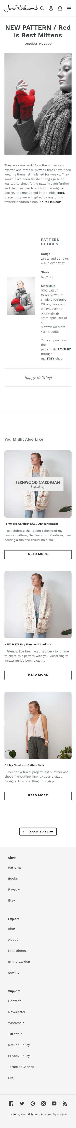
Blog (11, 929)
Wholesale (16, 1023)
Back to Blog (41, 831)
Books (13, 878)
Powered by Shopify (54, 1114)
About (13, 940)
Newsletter (17, 1012)
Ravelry (14, 889)
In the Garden (19, 961)
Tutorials (15, 1034)
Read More (38, 554)
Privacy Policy (19, 1056)
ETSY (50, 358)
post (60, 193)
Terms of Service (21, 1067)
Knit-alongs (17, 950)
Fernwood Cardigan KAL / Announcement (31, 523)
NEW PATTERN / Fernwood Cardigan (27, 644)
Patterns (14, 867)
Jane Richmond (30, 1114)
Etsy (11, 900)
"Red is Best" (52, 202)
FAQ (11, 1078)
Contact (14, 1001)
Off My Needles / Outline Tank (24, 765)
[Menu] (68, 8)
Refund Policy (19, 1045)
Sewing (13, 972)
